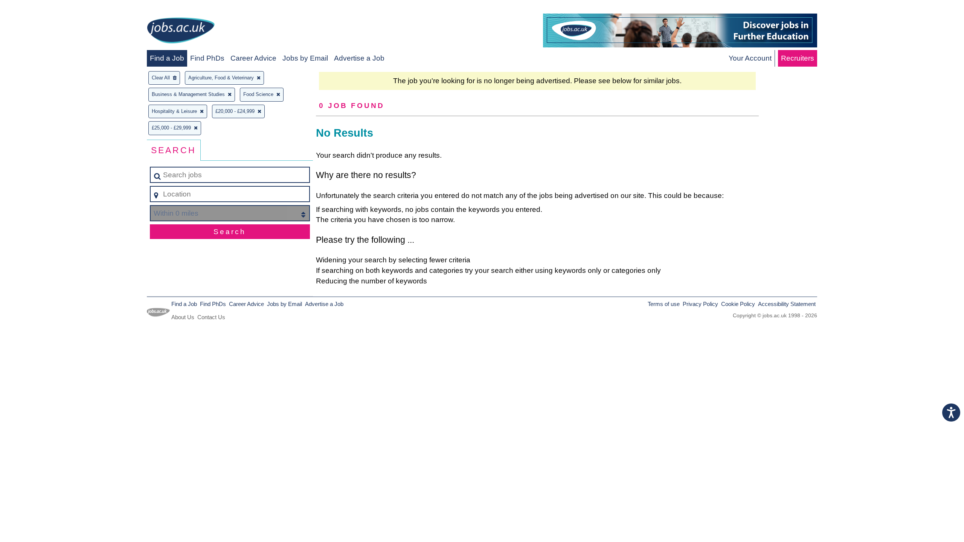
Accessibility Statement (787, 304)
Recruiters (797, 58)
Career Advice (253, 58)
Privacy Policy (700, 304)
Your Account (750, 58)
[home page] (181, 32)
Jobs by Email (305, 58)
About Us (182, 317)
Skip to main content (36, 8)
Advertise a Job (359, 58)
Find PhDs (207, 58)
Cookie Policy (738, 304)
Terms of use (664, 304)
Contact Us (211, 317)
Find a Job (167, 58)
